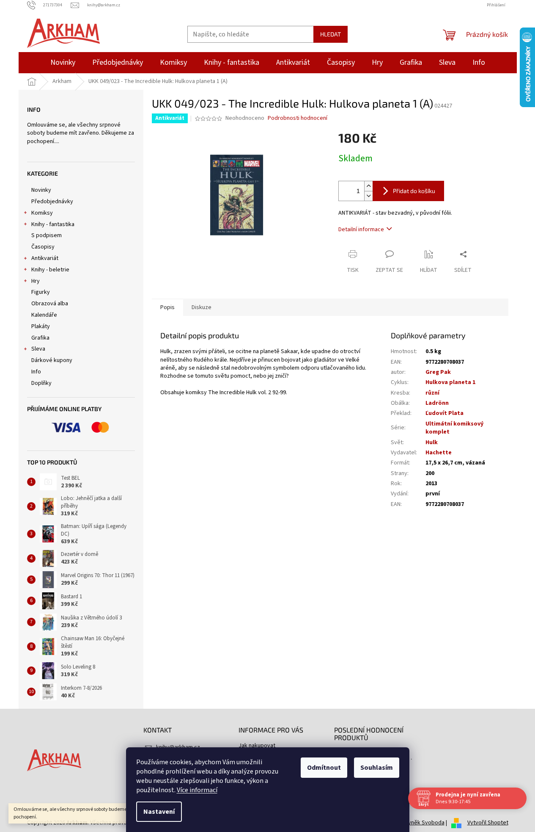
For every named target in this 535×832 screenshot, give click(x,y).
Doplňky (41, 383)
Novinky (41, 190)
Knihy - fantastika (52, 224)
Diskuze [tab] (201, 307)
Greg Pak (438, 372)
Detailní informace (361, 229)
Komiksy (42, 213)
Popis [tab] (167, 307)
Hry (35, 281)
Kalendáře (44, 315)
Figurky (40, 292)
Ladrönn (437, 403)
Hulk (431, 442)
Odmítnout (324, 767)
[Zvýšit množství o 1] (368, 186)
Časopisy (43, 247)
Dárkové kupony (51, 360)
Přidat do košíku (414, 190)
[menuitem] (63, 62)
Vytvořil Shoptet (487, 822)
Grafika (40, 338)
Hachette (438, 452)
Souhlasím (376, 767)
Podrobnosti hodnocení (297, 118)
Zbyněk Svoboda (422, 822)
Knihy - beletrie (50, 269)
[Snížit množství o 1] (368, 196)
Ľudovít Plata (444, 413)
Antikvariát (44, 258)
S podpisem (46, 235)
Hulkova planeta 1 (450, 382)
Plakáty (40, 326)
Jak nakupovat (257, 745)
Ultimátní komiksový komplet (454, 428)
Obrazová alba (49, 303)
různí (432, 393)
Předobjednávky (52, 201)
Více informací (197, 790)
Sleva (38, 349)
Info (36, 372)
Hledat (330, 34)
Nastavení (159, 811)
